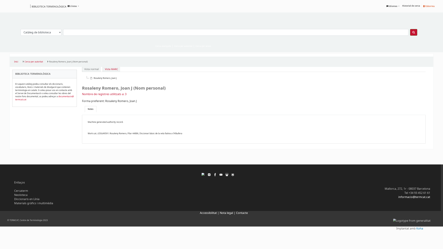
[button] (73, 6)
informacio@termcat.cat (414, 197)
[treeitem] (103, 78)
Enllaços (19, 183)
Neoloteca (21, 195)
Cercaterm (21, 191)
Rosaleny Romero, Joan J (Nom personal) (68, 61)
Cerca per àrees (203, 46)
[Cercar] (413, 32)
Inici (16, 61)
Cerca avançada (163, 46)
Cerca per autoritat (183, 46)
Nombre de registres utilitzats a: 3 (104, 94)
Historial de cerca (411, 5)
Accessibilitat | (210, 213)
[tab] (90, 109)
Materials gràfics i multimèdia (33, 203)
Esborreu (430, 6)
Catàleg (13, 6)
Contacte (242, 213)
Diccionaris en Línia (26, 199)
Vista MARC (111, 69)
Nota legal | (228, 213)
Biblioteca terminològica (49, 6)
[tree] (254, 78)
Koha (419, 229)
